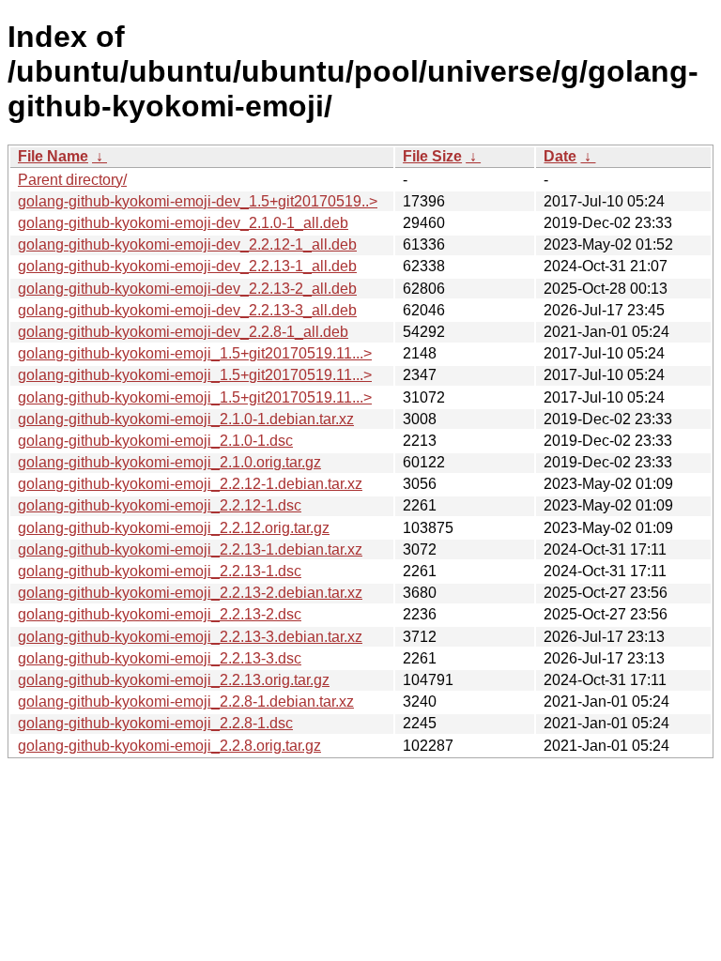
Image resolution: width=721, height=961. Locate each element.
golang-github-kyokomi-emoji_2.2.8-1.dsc (155, 723)
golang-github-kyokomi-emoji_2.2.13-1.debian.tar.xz (190, 549)
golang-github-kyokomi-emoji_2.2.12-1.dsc (159, 505)
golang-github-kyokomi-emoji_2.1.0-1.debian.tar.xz (186, 419)
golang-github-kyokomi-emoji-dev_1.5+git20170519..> (197, 201)
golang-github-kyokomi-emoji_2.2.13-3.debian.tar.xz (190, 637)
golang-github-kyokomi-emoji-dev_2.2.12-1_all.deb (187, 244)
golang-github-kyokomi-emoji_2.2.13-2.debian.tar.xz (190, 593)
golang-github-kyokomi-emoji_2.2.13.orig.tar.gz (174, 680)
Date (560, 156)
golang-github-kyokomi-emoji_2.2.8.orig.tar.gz (169, 746)
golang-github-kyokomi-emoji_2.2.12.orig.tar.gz (174, 528)
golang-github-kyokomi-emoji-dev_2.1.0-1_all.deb (183, 223)
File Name (53, 156)
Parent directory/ (72, 180)
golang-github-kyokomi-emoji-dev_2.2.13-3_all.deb (187, 310)
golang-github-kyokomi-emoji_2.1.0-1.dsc (155, 441)
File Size (432, 156)
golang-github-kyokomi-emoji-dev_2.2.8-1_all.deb (183, 332)
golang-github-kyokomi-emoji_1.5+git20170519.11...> (195, 353)
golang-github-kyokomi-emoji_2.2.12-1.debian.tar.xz (190, 484)
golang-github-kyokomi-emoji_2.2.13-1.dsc (159, 571)
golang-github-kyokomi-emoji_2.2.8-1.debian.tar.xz (186, 701)
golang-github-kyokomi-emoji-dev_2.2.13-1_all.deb (187, 266)
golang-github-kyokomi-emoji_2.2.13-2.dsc (159, 614)
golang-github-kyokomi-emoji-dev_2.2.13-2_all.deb (187, 289)
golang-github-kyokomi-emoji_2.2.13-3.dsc (159, 658)
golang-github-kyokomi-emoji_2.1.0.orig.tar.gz (169, 462)
